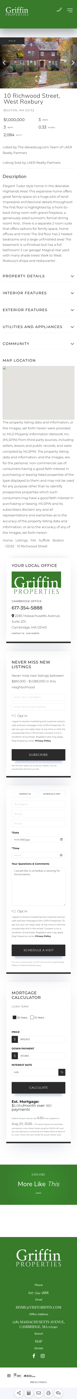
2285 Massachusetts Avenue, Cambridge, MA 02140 (38, 1324)
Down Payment (23, 1048)
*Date (15, 832)
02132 (10, 546)
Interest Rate (22, 1065)
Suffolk (44, 540)
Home (8, 540)
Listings (22, 540)
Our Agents (32, 633)
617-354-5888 (27, 608)
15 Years (39, 1017)
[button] (6, 62)
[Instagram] (43, 1356)
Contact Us (18, 633)
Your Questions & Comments (30, 863)
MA (33, 540)
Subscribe (38, 754)
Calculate (38, 1087)
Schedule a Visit (51, 794)
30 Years (22, 1017)
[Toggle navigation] (70, 10)
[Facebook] (33, 1356)
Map (38, 1341)
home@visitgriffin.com (38, 1307)
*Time (15, 848)
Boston (58, 540)
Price (16, 1032)
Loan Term (20, 1006)
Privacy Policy (43, 741)
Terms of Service (28, 965)
